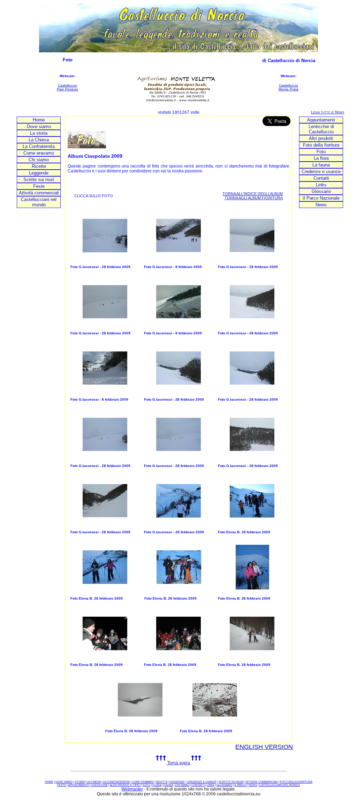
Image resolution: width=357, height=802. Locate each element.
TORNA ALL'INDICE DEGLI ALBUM (252, 194)
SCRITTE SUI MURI (231, 782)
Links (321, 184)
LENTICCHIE (99, 785)
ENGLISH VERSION (264, 746)
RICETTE (162, 782)
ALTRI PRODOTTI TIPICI (125, 785)
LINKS (210, 785)
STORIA (80, 782)
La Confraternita (39, 146)
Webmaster (132, 789)
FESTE (61, 785)
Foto (321, 151)
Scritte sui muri (38, 179)
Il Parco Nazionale (321, 198)
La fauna (321, 165)
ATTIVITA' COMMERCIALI (262, 782)
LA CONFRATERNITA (116, 782)
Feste (39, 186)
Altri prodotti (321, 138)
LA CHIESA (94, 782)
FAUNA (168, 785)
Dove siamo (39, 126)
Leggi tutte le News (327, 112)
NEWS (253, 785)
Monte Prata (288, 89)
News (321, 204)
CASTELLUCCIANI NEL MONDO (279, 785)
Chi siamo (39, 159)
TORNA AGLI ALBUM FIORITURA (254, 198)
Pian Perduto (67, 89)
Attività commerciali (39, 192)
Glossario (321, 191)
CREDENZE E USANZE (202, 782)
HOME (49, 782)
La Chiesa (39, 139)
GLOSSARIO (224, 785)
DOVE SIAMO (64, 782)
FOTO (146, 785)
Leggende (38, 173)
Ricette (39, 166)
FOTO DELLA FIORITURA (296, 782)
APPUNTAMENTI (78, 785)
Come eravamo (38, 153)
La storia (38, 133)
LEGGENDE (177, 782)
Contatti (321, 178)
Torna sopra (178, 762)
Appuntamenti (321, 119)
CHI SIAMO (182, 785)
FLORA (156, 785)
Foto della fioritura (321, 145)
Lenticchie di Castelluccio (321, 129)
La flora (321, 158)
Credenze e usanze (321, 171)
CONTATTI (198, 785)
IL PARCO (240, 785)
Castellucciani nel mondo (38, 202)
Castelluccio (67, 85)
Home (39, 119)
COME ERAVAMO (143, 782)
